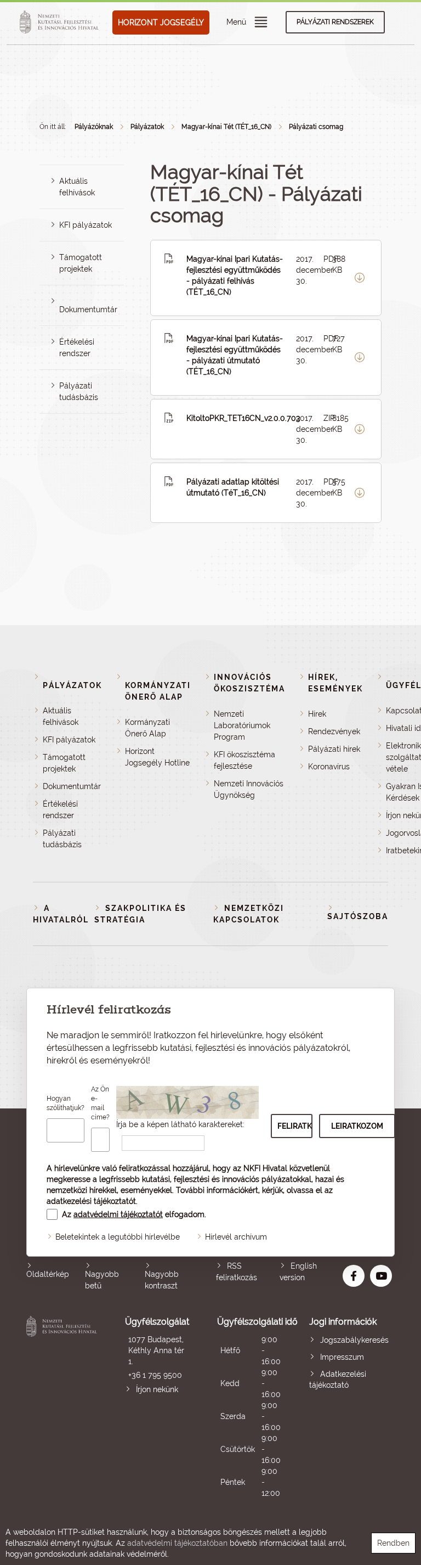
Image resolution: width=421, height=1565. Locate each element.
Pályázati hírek (334, 749)
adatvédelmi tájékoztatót (118, 1214)
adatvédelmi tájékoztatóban (177, 1543)
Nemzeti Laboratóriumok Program (242, 725)
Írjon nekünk (157, 1389)
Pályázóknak (94, 127)
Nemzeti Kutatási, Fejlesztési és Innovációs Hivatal (63, 1407)
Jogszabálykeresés (354, 1340)
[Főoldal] (61, 22)
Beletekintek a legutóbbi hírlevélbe (117, 1236)
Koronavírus (329, 766)
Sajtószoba (357, 916)
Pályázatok (147, 127)
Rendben (393, 1543)
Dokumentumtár (88, 309)
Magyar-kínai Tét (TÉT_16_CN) (226, 127)
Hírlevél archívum (236, 1236)
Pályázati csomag (316, 127)
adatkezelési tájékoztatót (91, 1201)
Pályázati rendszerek (335, 22)
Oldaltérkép (47, 1274)
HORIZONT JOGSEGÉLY (161, 22)
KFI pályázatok (85, 225)
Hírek (317, 714)
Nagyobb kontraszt (162, 1280)
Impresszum (342, 1357)
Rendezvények (334, 731)
